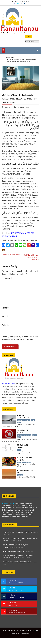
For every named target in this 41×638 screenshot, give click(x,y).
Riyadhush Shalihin (23, 420)
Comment (7, 278)
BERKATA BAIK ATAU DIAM (11, 255)
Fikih (18, 450)
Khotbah (20, 475)
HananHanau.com (8, 503)
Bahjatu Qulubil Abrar (24, 435)
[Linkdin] (24, 3)
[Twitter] (18, 3)
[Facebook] (15, 3)
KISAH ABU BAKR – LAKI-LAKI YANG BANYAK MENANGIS (30, 257)
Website (5, 325)
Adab (3, 250)
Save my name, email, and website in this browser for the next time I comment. (20, 338)
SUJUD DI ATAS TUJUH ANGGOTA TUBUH (17, 562)
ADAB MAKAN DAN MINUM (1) (13, 551)
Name (5, 307)
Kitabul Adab (27, 462)
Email (5, 316)
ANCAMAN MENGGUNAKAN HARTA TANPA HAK (19, 532)
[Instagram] (21, 3)
